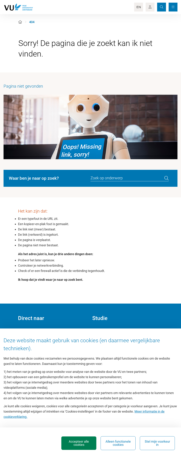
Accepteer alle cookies (79, 443)
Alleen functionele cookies (118, 443)
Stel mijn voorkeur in (157, 443)
